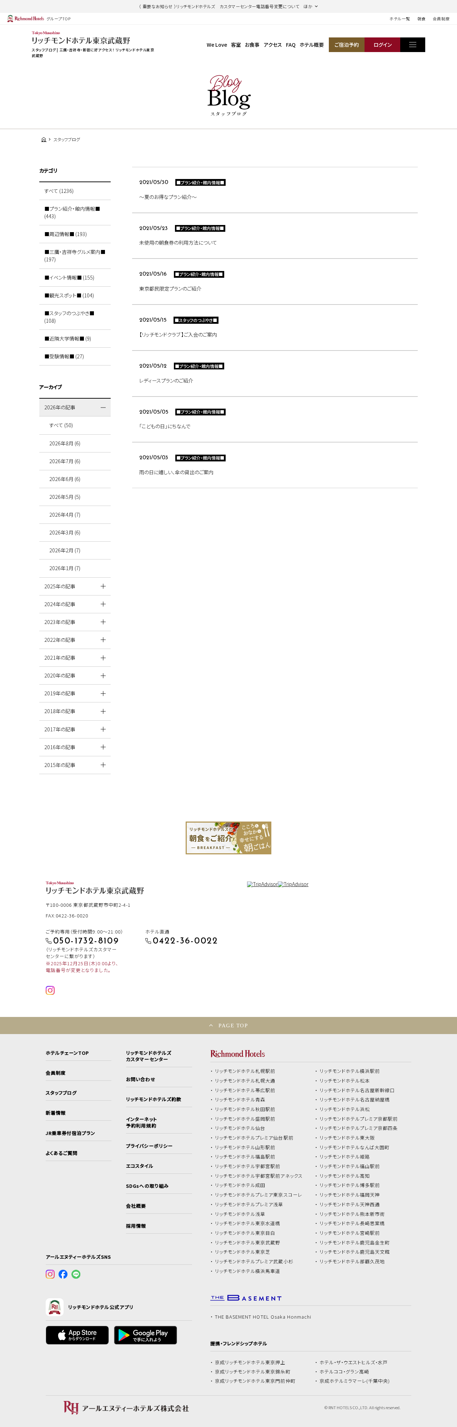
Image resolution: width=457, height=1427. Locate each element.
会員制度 (441, 18)
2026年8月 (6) (64, 443)
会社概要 (136, 1206)
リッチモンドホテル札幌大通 (245, 1081)
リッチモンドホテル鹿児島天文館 (355, 1252)
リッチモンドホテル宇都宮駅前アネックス (259, 1176)
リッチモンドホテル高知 (345, 1176)
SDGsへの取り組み (147, 1186)
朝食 (421, 18)
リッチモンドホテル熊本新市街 (352, 1214)
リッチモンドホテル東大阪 (347, 1138)
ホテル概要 (312, 44)
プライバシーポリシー (149, 1146)
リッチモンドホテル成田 (240, 1185)
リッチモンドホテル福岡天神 (350, 1195)
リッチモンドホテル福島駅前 (245, 1157)
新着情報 (56, 1113)
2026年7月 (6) (64, 461)
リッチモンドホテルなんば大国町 (355, 1147)
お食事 (252, 44)
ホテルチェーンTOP (67, 1053)
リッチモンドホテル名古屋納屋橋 (355, 1099)
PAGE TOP (233, 1025)
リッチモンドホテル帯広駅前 (245, 1090)
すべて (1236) (59, 190)
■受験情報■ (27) (64, 356)
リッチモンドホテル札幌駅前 (245, 1071)
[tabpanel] (228, 838)
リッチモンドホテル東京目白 (245, 1233)
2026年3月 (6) (64, 532)
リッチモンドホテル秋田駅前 (245, 1109)
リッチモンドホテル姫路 (345, 1157)
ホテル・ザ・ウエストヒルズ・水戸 (354, 1362)
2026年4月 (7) (64, 514)
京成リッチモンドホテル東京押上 (250, 1362)
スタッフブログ (61, 1093)
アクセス (273, 44)
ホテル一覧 (400, 18)
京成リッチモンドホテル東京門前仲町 (255, 1381)
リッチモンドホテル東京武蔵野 (248, 1242)
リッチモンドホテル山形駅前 (245, 1147)
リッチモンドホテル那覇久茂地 (352, 1261)
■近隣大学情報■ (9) (67, 338)
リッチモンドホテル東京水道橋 (248, 1223)
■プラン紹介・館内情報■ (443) (72, 212)
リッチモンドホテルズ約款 (153, 1099)
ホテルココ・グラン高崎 (345, 1372)
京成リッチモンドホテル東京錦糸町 (253, 1372)
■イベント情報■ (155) (69, 277)
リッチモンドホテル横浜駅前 (350, 1071)
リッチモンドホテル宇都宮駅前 (248, 1166)
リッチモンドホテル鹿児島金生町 (355, 1242)
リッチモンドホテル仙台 (240, 1128)
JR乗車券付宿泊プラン (71, 1133)
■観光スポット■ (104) (69, 295)
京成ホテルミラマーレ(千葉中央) (355, 1381)
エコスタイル (139, 1166)
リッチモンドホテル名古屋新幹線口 (357, 1090)
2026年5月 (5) (64, 496)
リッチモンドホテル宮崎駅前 (350, 1233)
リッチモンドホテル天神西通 (350, 1204)
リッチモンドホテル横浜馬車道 (248, 1271)
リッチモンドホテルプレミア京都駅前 (359, 1119)
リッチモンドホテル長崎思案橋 (352, 1223)
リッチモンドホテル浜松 (345, 1109)
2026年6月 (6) (64, 478)
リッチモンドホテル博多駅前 (350, 1185)
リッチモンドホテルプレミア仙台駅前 (254, 1138)
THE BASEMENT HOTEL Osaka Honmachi (263, 1317)
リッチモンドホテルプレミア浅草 (249, 1204)
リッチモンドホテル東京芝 (243, 1252)
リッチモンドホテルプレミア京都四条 (359, 1128)
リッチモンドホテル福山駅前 (350, 1166)
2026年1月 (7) (64, 568)
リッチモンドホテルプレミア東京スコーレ (258, 1195)
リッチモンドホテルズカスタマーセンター (148, 1056)
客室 (236, 44)
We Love (217, 44)
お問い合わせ (140, 1079)
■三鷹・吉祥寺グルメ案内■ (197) (74, 255)
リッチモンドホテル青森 (240, 1099)
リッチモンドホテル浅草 (240, 1214)
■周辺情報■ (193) (65, 233)
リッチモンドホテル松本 (345, 1081)
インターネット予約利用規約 (141, 1122)
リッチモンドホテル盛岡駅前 (245, 1119)
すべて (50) (61, 425)
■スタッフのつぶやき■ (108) (69, 317)
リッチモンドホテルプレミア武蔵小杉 (254, 1261)
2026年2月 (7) (64, 550)
